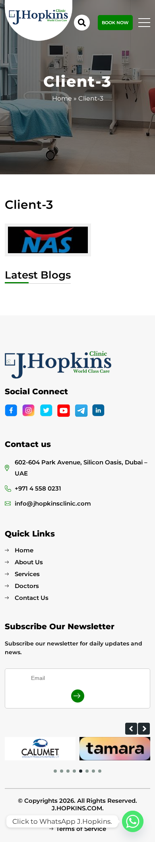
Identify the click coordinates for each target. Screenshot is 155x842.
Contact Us (31, 597)
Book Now (115, 22)
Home (62, 98)
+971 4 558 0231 (38, 488)
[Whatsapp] (132, 821)
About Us (29, 562)
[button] (131, 729)
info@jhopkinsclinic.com (53, 503)
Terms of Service (81, 828)
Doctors (27, 586)
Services (27, 574)
